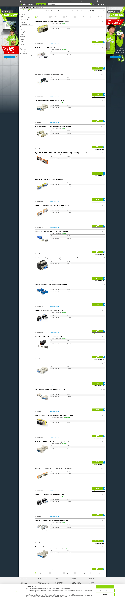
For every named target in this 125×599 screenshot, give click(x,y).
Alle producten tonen (25, 17)
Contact (56, 578)
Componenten (91, 581)
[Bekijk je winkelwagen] (104, 4)
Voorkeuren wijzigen (104, 590)
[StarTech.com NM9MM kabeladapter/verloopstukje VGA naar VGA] (42, 449)
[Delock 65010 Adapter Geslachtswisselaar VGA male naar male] (42, 28)
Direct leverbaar (24, 19)
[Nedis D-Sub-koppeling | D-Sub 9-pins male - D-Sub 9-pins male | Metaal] (42, 422)
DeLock (22, 29)
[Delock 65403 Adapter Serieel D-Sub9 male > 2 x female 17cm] (42, 527)
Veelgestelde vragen (59, 582)
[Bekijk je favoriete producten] (101, 4)
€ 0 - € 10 (23, 49)
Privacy (22, 582)
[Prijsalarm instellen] (103, 21)
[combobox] (69, 4)
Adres (56, 579)
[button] (41, 4)
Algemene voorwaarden (76, 583)
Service (39, 578)
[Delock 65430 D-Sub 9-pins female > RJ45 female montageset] (42, 239)
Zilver (22, 42)
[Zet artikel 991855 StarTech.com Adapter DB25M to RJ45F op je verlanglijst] (104, 48)
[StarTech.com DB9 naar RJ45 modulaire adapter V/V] (42, 344)
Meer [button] (22, 46)
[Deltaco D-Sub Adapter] (42, 554)
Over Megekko (75, 579)
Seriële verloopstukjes (39, 7)
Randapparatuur (92, 582)
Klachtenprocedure (58, 583)
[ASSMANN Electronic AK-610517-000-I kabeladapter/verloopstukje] (42, 133)
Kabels (27, 7)
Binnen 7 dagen (24, 22)
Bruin (22, 39)
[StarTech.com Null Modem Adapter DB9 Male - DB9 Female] (42, 107)
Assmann (23, 27)
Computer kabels (32, 7)
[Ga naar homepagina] (28, 4)
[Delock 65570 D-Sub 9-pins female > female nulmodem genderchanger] (42, 475)
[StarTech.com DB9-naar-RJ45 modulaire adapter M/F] (42, 81)
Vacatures (74, 581)
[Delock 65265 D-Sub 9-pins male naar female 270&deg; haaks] (42, 501)
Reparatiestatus (41, 581)
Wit (22, 41)
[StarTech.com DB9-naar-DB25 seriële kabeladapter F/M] (42, 396)
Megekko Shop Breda (25, 24)
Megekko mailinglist (76, 582)
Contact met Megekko (59, 581)
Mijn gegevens (23, 578)
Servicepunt (40, 582)
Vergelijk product (40, 43)
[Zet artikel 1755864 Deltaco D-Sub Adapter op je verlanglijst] (104, 547)
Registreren (23, 581)
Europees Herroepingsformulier (43, 583)
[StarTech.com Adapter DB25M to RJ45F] (42, 55)
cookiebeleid (60, 594)
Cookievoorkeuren (24, 583)
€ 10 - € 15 (23, 51)
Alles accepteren (105, 586)
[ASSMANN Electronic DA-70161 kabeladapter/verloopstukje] (42, 291)
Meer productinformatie (54, 43)
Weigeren (105, 594)
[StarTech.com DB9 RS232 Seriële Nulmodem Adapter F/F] (42, 370)
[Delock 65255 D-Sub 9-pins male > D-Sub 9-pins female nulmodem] (42, 212)
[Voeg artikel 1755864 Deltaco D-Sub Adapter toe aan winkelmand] (104, 569)
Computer (23, 7)
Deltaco (22, 31)
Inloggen (22, 579)
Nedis (22, 32)
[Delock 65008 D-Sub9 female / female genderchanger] (42, 186)
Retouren (39, 579)
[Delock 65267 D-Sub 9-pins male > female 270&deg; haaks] (42, 317)
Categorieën (91, 578)
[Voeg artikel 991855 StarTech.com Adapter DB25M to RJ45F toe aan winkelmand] (104, 68)
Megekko (74, 578)
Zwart (22, 44)
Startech (23, 34)
